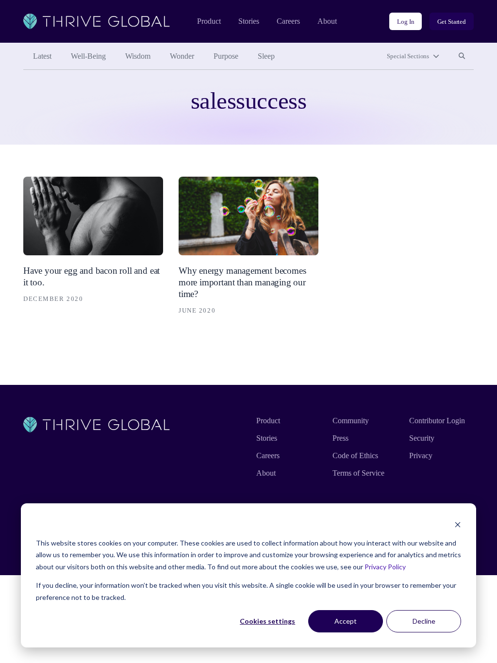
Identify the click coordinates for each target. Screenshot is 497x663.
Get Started (451, 21)
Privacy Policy (385, 567)
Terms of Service (358, 473)
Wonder (182, 56)
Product (209, 21)
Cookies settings (267, 621)
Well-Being (88, 56)
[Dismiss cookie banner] (457, 524)
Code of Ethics (355, 455)
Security (421, 438)
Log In (405, 21)
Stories (248, 21)
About (327, 21)
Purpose (226, 56)
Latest (42, 56)
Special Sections (408, 56)
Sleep (266, 56)
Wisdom (137, 56)
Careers (288, 21)
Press (340, 438)
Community (350, 420)
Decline (424, 621)
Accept (345, 621)
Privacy (420, 455)
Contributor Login (437, 420)
